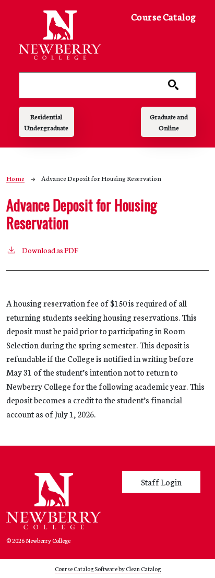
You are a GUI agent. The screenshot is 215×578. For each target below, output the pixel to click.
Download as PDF (50, 250)
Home (15, 178)
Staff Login (161, 482)
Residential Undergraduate (46, 122)
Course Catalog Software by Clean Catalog (108, 568)
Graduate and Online (169, 122)
